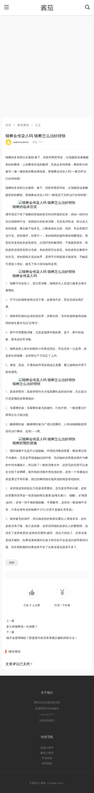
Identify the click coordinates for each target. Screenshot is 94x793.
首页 (8, 125)
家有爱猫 (23, 125)
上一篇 (10, 621)
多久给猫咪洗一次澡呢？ (22, 626)
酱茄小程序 (47, 753)
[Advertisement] (47, 66)
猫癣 (11, 562)
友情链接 (47, 763)
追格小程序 (47, 747)
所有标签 (47, 758)
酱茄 (47, 8)
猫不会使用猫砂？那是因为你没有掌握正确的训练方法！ (41, 638)
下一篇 (10, 632)
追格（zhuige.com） (52, 783)
